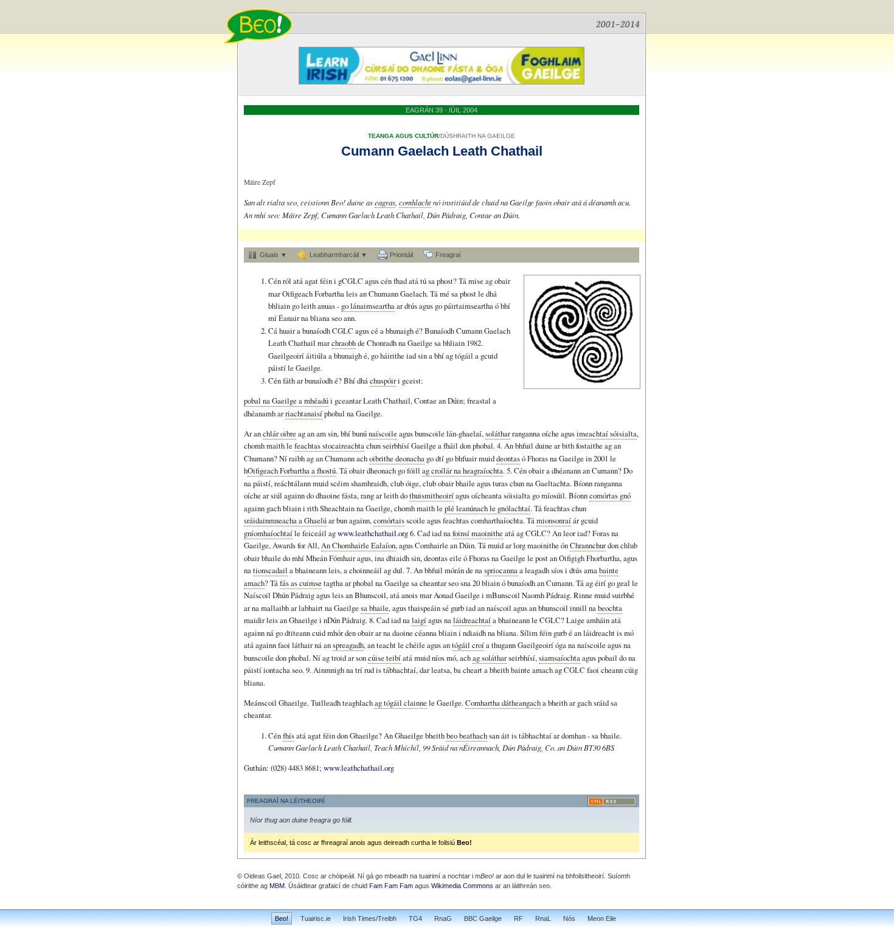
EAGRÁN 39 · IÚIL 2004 (441, 110)
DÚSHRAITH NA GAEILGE (477, 136)
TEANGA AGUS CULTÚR (403, 136)
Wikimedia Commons (462, 885)
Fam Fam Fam (391, 885)
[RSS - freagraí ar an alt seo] (611, 801)
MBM (277, 885)
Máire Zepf (259, 182)
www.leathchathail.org (374, 533)
